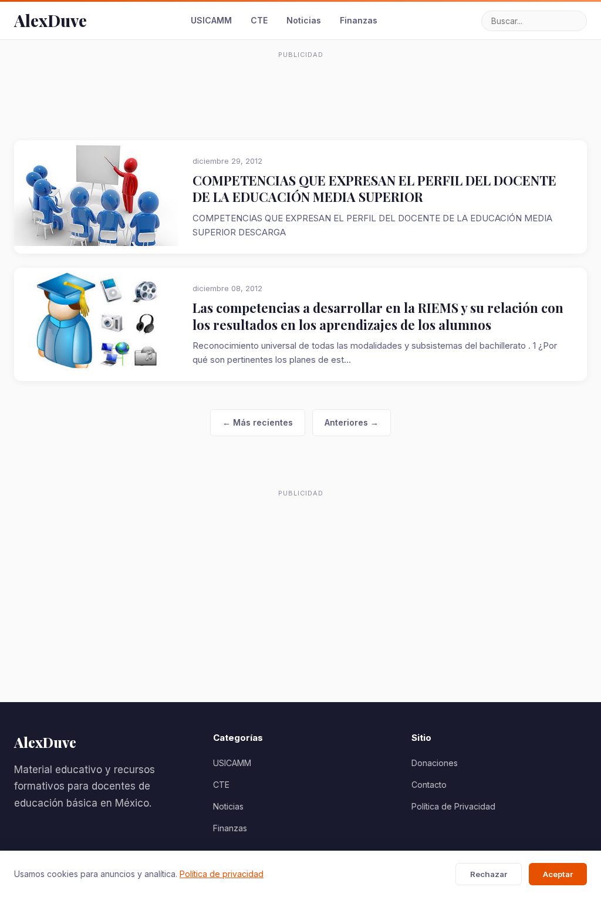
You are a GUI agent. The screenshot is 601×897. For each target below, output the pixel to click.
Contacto (429, 785)
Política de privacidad (222, 874)
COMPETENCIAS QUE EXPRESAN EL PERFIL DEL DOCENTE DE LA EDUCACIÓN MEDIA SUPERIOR (374, 188)
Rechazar (488, 874)
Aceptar (558, 874)
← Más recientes (257, 422)
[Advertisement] (300, 90)
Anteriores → (352, 422)
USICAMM (211, 20)
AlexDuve (50, 20)
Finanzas (358, 20)
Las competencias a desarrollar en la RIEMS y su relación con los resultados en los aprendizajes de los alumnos (378, 316)
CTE (259, 20)
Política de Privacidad (453, 806)
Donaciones (434, 763)
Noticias (303, 20)
